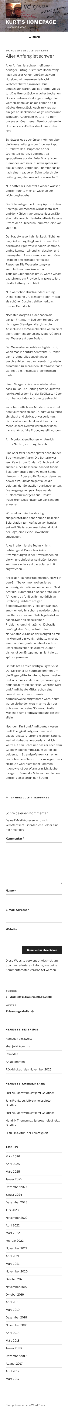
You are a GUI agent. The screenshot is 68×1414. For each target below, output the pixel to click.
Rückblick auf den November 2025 (29, 1069)
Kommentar (15, 838)
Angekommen (15, 1062)
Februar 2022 (15, 1240)
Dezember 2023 (16, 1202)
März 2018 (13, 1340)
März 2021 (12, 1264)
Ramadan (12, 1054)
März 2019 (13, 1309)
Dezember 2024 (16, 1187)
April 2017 (12, 1371)
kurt (45, 50)
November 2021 (16, 1248)
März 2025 (13, 1171)
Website (11, 929)
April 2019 (12, 1302)
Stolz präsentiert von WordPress (25, 1405)
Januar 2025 (14, 1179)
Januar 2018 (14, 1348)
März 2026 (13, 1156)
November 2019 (16, 1287)
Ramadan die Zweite (19, 1038)
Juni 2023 (12, 1210)
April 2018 (12, 1333)
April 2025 (13, 1164)
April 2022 (13, 1225)
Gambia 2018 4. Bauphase (30, 797)
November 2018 (16, 1325)
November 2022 (16, 1218)
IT (7, 1133)
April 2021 (12, 1256)
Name (11, 890)
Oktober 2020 (15, 1279)
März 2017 (12, 1379)
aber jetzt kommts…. (19, 1046)
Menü (36, 36)
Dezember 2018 (16, 1317)
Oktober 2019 (15, 1294)
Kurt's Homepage (31, 22)
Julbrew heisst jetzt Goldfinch (35, 1093)
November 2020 (17, 1271)
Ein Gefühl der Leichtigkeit (30, 1133)
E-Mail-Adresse (17, 910)
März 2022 (13, 1233)
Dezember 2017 (16, 1356)
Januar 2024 (14, 1194)
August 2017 (14, 1363)
